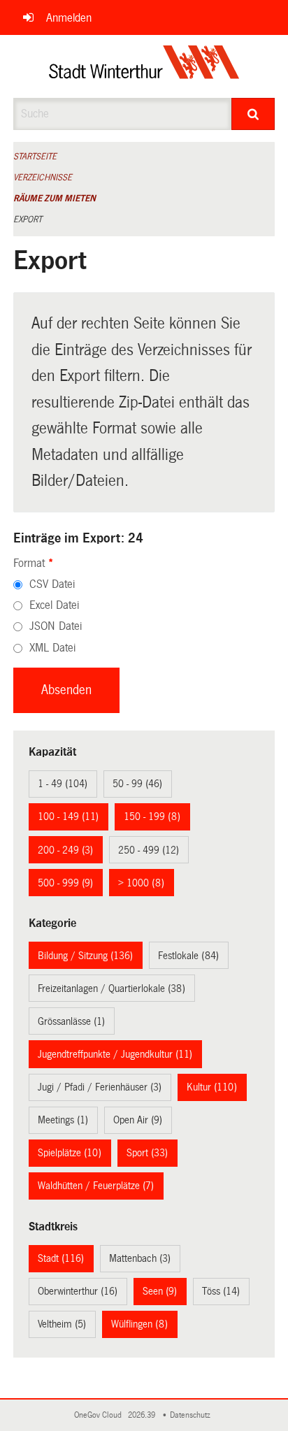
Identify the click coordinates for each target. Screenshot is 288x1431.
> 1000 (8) (141, 883)
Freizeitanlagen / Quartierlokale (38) (111, 988)
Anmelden (69, 18)
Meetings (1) (63, 1120)
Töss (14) (221, 1291)
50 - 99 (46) (137, 783)
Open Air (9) (137, 1120)
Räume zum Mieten (54, 198)
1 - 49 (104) (62, 783)
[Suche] (253, 114)
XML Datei (52, 648)
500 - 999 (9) (65, 883)
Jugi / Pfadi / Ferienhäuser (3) (99, 1087)
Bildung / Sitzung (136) (85, 955)
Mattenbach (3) (140, 1258)
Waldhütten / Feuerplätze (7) (96, 1185)
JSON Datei (55, 626)
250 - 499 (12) (148, 850)
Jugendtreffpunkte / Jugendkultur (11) (115, 1054)
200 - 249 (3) (65, 850)
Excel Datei (54, 605)
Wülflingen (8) (139, 1324)
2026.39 (142, 1415)
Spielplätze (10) (69, 1152)
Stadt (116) (61, 1258)
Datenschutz (192, 1415)
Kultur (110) (212, 1087)
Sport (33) (147, 1152)
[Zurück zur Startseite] (144, 66)
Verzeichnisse (42, 177)
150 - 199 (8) (152, 816)
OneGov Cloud (100, 1415)
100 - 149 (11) (68, 816)
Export (27, 219)
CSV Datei (52, 584)
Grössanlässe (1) (71, 1021)
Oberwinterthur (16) (77, 1291)
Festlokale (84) (188, 955)
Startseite (35, 156)
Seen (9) (160, 1291)
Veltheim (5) (62, 1324)
